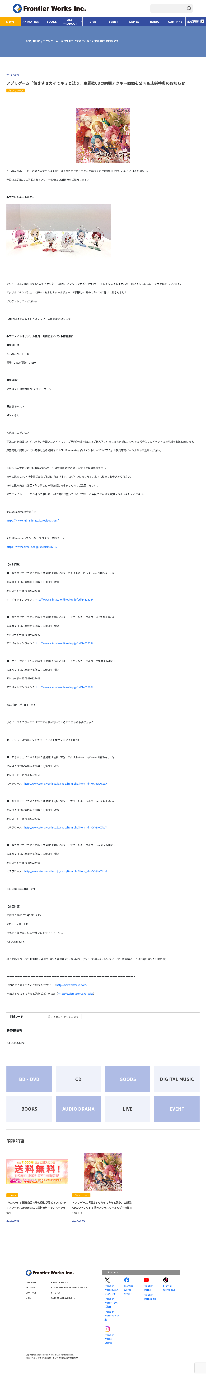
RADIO (154, 21)
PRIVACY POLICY (59, 1282)
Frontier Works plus (150, 1296)
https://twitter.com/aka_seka (75, 993)
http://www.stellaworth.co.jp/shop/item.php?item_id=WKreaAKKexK (65, 783)
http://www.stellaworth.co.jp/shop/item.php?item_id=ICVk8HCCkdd (65, 871)
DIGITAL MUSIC (177, 1079)
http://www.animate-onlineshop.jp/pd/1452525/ (64, 643)
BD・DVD (29, 1079)
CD (78, 1079)
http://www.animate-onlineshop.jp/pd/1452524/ (64, 599)
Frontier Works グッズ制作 (111, 1302)
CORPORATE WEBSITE (63, 1297)
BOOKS (51, 21)
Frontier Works (148, 1287)
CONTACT (31, 1292)
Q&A (28, 1297)
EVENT (113, 21)
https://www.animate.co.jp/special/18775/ (31, 547)
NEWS (10, 21)
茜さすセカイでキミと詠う (63, 1017)
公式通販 (193, 21)
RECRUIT (30, 1287)
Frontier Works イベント (112, 1315)
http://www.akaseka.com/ (71, 985)
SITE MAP (56, 1292)
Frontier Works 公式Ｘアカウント (112, 1289)
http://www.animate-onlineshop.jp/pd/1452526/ (64, 687)
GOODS (127, 1079)
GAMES (134, 21)
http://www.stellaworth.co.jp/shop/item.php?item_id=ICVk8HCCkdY (65, 827)
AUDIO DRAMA (78, 1108)
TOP (28, 41)
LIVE (93, 21)
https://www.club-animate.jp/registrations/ (32, 520)
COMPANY (175, 21)
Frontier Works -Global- (128, 1289)
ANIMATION (31, 21)
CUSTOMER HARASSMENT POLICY (69, 1287)
